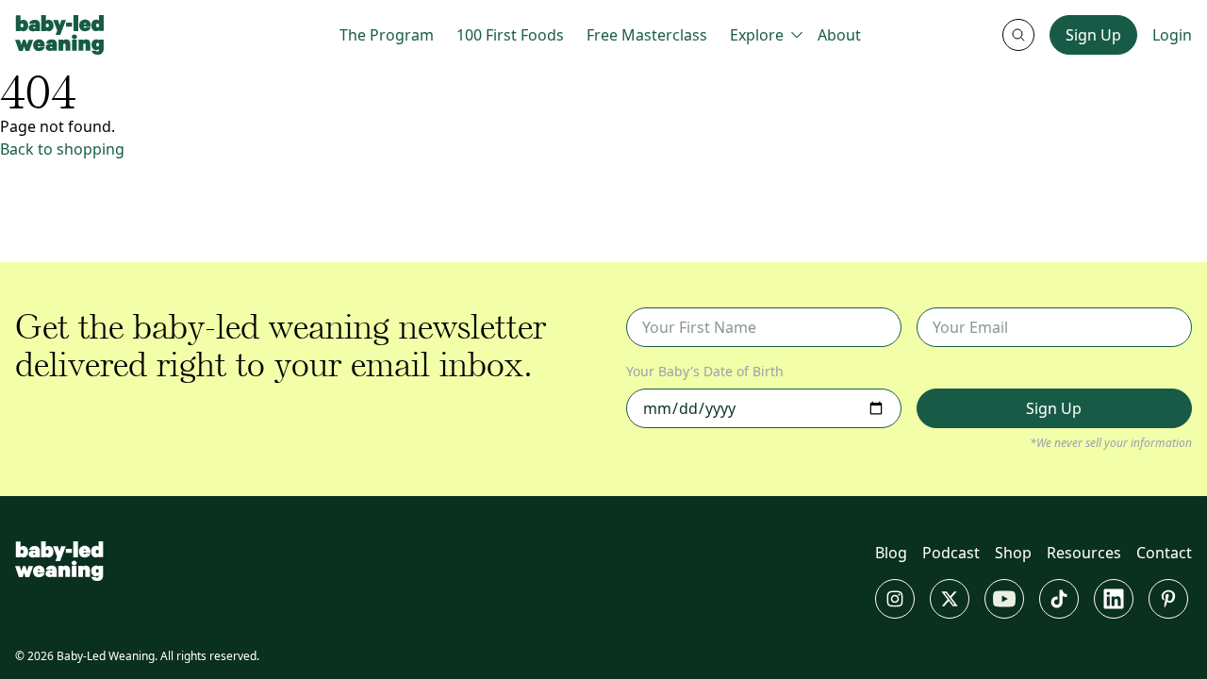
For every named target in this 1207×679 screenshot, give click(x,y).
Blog (891, 552)
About (839, 35)
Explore (757, 35)
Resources (1084, 552)
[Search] (1018, 35)
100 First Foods (510, 35)
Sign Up (1093, 35)
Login (1172, 35)
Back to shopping (62, 149)
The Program (386, 35)
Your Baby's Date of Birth (705, 371)
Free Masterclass (647, 35)
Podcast (951, 552)
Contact (1164, 552)
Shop (1013, 552)
